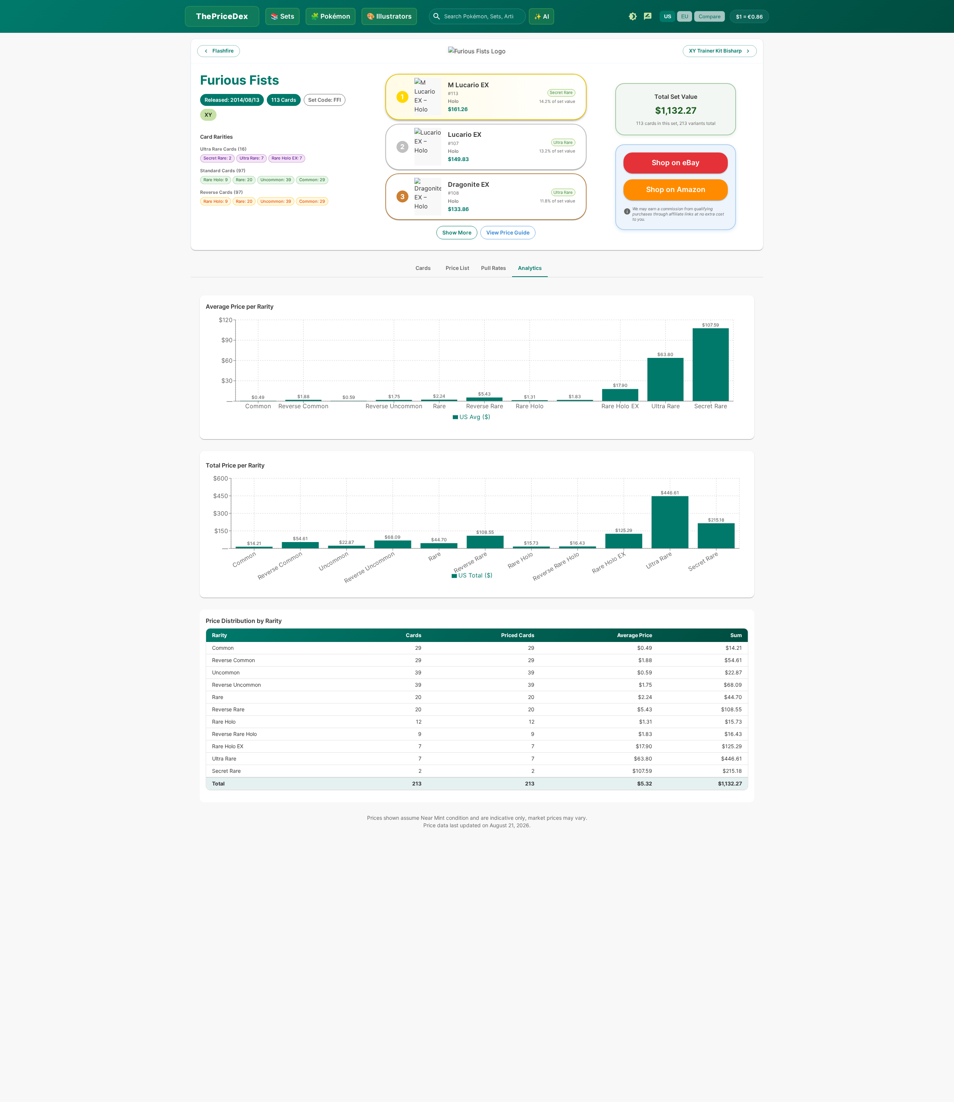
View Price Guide (508, 232)
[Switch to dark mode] (632, 16)
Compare (710, 16)
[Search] (436, 16)
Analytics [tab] (530, 268)
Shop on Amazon (675, 189)
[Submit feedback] (647, 16)
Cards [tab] (423, 268)
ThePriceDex (222, 16)
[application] (477, 373)
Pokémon (330, 16)
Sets (282, 16)
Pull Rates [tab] (493, 268)
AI (541, 16)
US (667, 16)
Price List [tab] (457, 268)
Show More (456, 232)
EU (684, 16)
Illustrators (389, 16)
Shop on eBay (675, 162)
